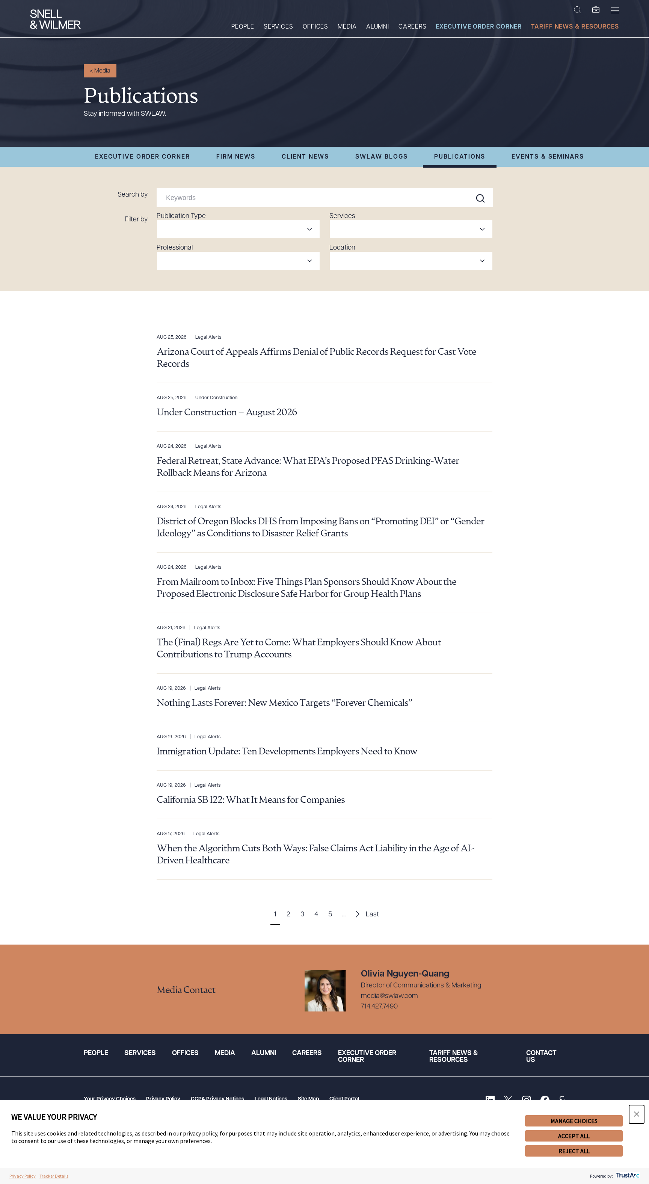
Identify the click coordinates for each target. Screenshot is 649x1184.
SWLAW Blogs (381, 157)
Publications (459, 157)
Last (372, 914)
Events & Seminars (548, 157)
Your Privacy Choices (110, 1099)
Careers (412, 27)
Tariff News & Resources (575, 27)
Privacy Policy (163, 1099)
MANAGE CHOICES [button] (574, 1121)
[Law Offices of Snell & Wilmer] (55, 20)
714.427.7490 (379, 1007)
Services (278, 27)
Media (347, 27)
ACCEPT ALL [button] (574, 1136)
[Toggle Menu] (615, 10)
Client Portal (344, 1099)
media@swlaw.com (389, 996)
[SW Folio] (596, 10)
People (242, 27)
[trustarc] (627, 1176)
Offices (315, 27)
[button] (636, 1114)
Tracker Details (53, 1176)
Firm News (235, 157)
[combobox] (238, 229)
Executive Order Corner (479, 27)
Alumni (377, 27)
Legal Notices (271, 1099)
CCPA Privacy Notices (217, 1099)
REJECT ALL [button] (574, 1151)
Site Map (308, 1099)
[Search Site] (577, 10)
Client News (305, 157)
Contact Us (541, 1057)
